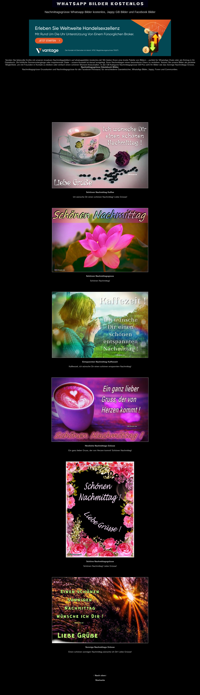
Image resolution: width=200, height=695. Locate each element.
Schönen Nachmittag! (100, 278)
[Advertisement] (100, 97)
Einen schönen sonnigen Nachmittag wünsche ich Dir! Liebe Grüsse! (100, 649)
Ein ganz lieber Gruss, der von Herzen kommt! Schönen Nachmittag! (100, 448)
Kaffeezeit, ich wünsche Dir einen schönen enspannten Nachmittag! (100, 364)
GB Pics (141, 65)
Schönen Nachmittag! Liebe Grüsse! (100, 563)
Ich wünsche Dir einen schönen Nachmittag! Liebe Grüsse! (100, 194)
